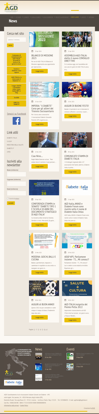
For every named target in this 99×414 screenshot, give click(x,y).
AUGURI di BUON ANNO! (42, 304)
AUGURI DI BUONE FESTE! (76, 105)
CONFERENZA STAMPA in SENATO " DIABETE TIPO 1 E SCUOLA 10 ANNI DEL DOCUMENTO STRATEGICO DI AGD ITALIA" (43, 209)
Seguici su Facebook (16, 113)
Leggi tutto (40, 71)
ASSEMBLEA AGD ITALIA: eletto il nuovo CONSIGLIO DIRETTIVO (76, 58)
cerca (10, 45)
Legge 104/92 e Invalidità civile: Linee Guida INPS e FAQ (16, 89)
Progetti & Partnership (62, 17)
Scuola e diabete (36, 17)
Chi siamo (18, 17)
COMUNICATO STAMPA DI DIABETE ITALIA (76, 157)
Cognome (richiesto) (14, 179)
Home (11, 17)
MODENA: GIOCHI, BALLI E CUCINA (43, 258)
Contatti (83, 17)
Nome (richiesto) (12, 170)
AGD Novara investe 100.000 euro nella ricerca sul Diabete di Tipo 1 (53, 354)
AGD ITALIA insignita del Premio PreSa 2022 (75, 305)
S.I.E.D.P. (9, 141)
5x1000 (16, 97)
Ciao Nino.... (37, 156)
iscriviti (11, 203)
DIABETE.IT (10, 148)
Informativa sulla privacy (11, 405)
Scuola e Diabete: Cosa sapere (16, 70)
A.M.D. (9, 152)
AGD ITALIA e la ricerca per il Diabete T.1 (16, 79)
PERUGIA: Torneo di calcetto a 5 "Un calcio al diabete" (85, 354)
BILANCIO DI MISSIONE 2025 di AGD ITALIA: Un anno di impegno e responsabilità (53, 365)
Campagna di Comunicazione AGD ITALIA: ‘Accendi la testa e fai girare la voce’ (17, 59)
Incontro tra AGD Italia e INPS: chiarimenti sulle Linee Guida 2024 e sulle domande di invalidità (54, 376)
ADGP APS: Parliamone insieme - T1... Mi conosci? (76, 258)
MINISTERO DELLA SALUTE (15, 145)
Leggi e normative (48, 17)
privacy (17, 198)
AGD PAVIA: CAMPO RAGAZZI (83, 364)
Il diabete (26, 17)
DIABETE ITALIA (12, 138)
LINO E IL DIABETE (16, 103)
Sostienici (91, 17)
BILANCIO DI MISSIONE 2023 (42, 57)
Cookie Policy (24, 405)
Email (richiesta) (12, 189)
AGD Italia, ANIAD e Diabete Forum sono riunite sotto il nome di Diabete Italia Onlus (75, 207)
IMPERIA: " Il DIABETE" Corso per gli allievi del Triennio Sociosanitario (42, 108)
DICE (93, 408)
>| (46, 329)
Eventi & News (75, 17)
